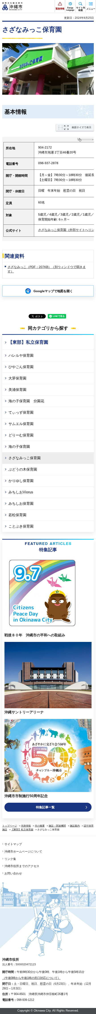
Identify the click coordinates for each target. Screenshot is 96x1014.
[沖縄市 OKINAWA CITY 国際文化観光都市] (12, 6)
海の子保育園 (19, 446)
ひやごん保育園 (20, 367)
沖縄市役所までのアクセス (21, 866)
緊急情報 (60, 8)
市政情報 (26, 825)
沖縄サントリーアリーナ (24, 712)
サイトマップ (13, 844)
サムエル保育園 (20, 424)
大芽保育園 (17, 378)
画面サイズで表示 (81, 127)
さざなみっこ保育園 (24, 458)
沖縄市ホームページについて (23, 851)
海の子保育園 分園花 (26, 401)
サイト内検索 (80, 8)
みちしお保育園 (20, 503)
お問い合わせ (13, 873)
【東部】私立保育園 (28, 342)
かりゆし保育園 (20, 481)
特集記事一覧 (45, 807)
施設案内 (75, 825)
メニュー (90, 9)
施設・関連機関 (57, 825)
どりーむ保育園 (20, 435)
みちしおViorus (20, 492)
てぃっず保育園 (20, 412)
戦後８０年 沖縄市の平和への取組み (34, 635)
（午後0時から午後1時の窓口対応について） (31, 978)
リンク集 (10, 859)
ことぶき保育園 (20, 526)
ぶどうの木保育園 (22, 469)
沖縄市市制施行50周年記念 (26, 796)
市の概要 (40, 825)
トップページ (9, 825)
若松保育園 (17, 515)
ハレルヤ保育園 (20, 355)
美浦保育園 (17, 390)
